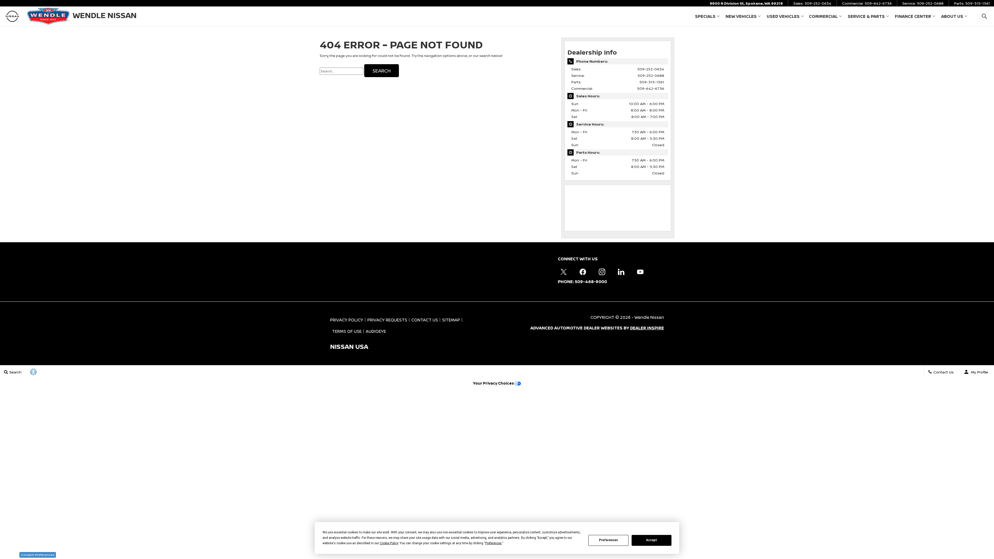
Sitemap (451, 320)
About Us (952, 16)
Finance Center (913, 16)
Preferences (608, 540)
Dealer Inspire (647, 328)
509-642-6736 (650, 88)
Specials (705, 17)
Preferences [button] (493, 543)
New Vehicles (741, 16)
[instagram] (602, 271)
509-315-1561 (651, 81)
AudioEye (376, 331)
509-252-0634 (650, 69)
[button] (984, 16)
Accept (651, 540)
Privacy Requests (387, 320)
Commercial (823, 17)
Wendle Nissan (649, 317)
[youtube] (640, 271)
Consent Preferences (37, 555)
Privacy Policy (346, 320)
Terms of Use (347, 331)
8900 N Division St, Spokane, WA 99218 (746, 3)
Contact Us (424, 320)
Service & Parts (866, 16)
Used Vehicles (783, 16)
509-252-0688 (651, 75)
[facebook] (582, 271)
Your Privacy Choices (494, 383)
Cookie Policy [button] (389, 543)
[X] (563, 271)
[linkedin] (621, 271)
